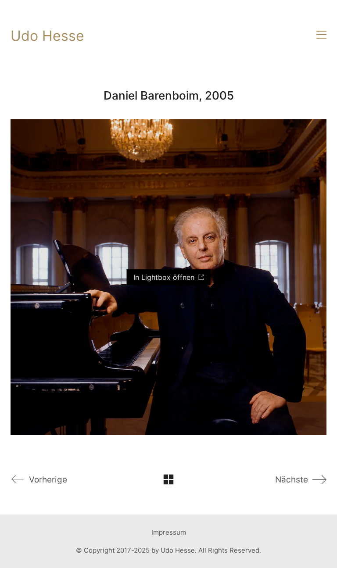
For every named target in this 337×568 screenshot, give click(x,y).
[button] (321, 35)
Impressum (168, 532)
